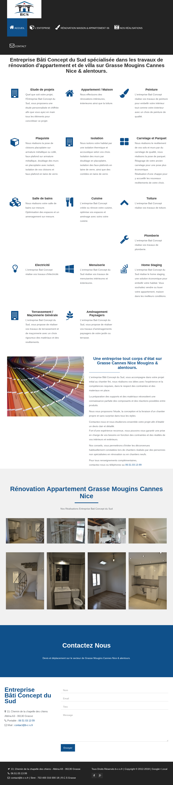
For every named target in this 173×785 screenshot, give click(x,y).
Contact (20, 46)
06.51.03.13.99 (133, 464)
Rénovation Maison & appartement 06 (84, 28)
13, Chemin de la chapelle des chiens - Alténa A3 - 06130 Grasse (45, 769)
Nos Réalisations (130, 28)
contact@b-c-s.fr (23, 725)
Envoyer (68, 747)
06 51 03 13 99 (26, 720)
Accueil (19, 28)
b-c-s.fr (118, 769)
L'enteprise (42, 28)
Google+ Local (159, 769)
